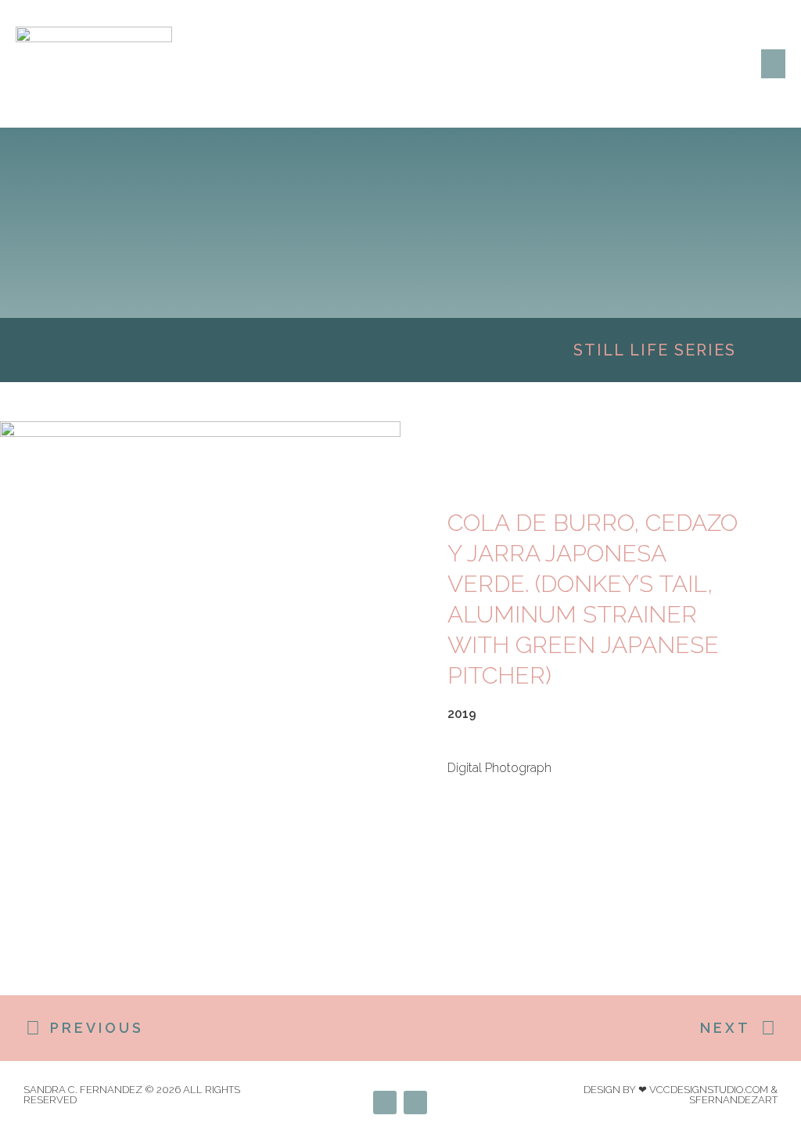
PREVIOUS (97, 1028)
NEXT (725, 1028)
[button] (773, 64)
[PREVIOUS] (32, 1028)
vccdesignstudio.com (708, 1089)
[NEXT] (768, 1028)
